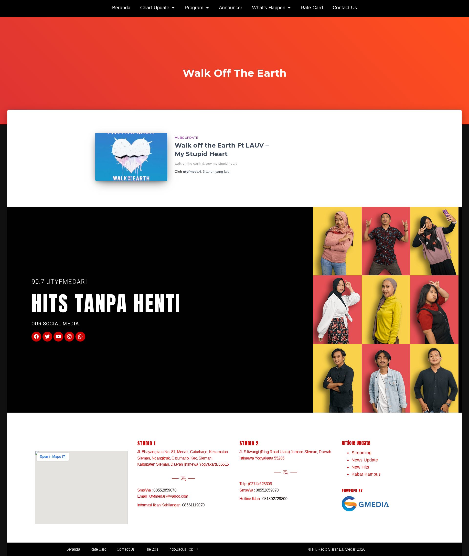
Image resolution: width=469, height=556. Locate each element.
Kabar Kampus (366, 474)
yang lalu (216, 171)
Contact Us (126, 549)
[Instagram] (69, 337)
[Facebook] (36, 337)
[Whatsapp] (80, 337)
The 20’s (151, 549)
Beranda (73, 549)
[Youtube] (58, 337)
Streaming (362, 452)
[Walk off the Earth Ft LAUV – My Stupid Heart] (131, 157)
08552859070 (164, 490)
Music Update (186, 137)
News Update (365, 460)
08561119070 (193, 505)
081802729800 (275, 499)
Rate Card (98, 549)
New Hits (360, 467)
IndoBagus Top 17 (183, 549)
